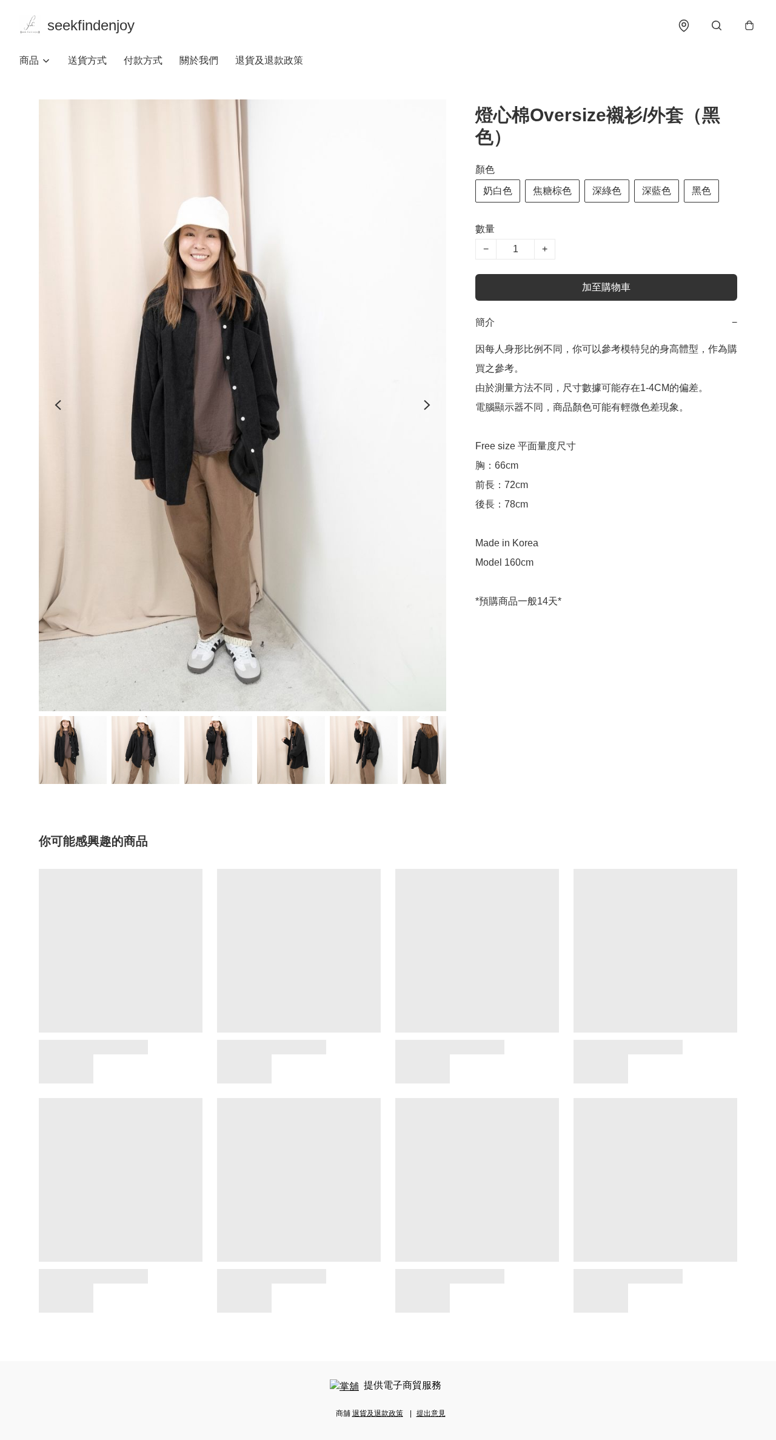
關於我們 (198, 60)
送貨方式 (87, 60)
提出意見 (431, 1413)
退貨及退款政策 (269, 60)
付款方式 (143, 60)
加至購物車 (606, 287)
